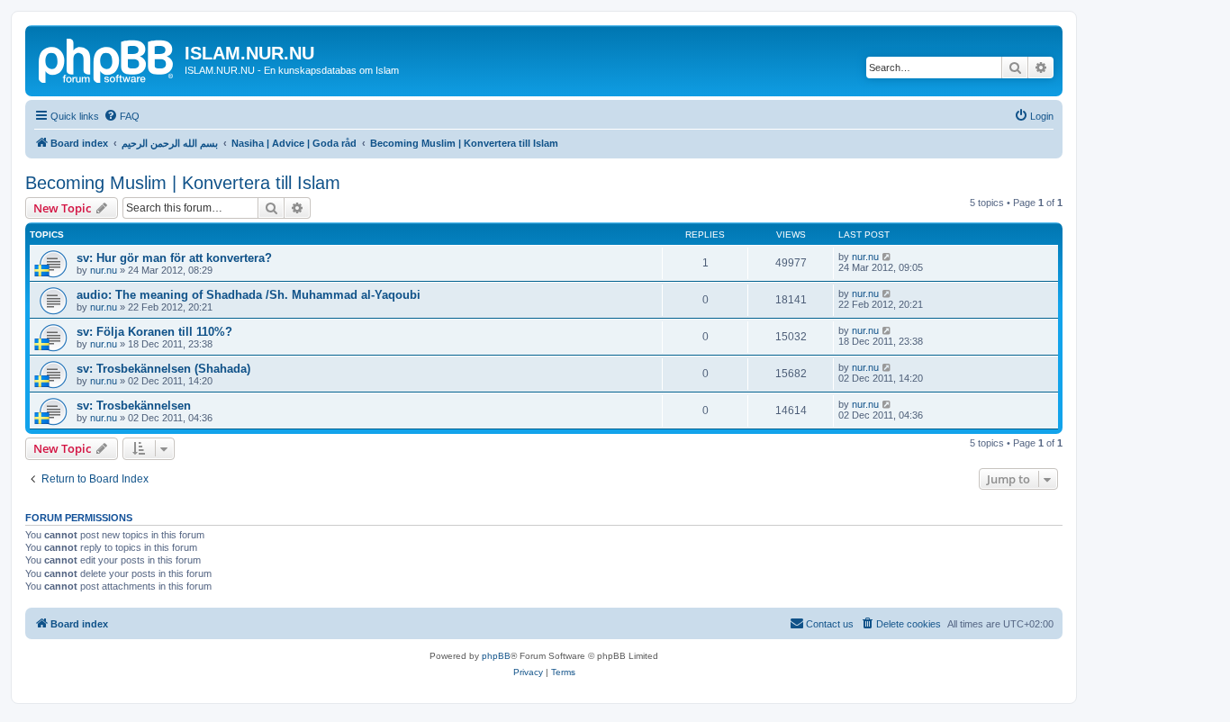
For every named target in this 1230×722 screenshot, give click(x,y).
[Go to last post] (887, 256)
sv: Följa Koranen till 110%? (154, 331)
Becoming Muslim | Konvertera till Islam (182, 183)
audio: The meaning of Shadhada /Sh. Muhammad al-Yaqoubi (249, 295)
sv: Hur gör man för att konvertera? (174, 258)
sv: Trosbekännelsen (134, 405)
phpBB (496, 656)
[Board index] (107, 58)
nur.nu (103, 270)
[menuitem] (122, 116)
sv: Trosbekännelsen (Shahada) (163, 368)
